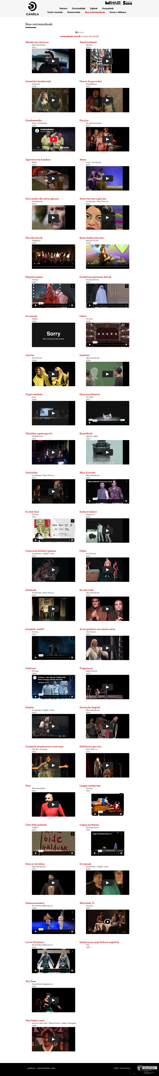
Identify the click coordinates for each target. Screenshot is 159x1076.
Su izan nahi (87, 590)
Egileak (93, 8)
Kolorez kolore (88, 512)
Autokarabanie (88, 42)
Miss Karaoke (88, 473)
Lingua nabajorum (90, 786)
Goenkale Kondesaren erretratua (44, 747)
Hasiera (63, 8)
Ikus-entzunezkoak (95, 12)
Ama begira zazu (34, 1020)
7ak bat (29, 355)
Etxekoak (30, 590)
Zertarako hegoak (90, 707)
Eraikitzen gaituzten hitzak (95, 277)
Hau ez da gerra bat (91, 81)
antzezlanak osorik (70, 36)
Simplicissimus (34, 277)
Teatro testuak (55, 12)
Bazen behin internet (92, 238)
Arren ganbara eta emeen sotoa (97, 629)
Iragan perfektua (89, 825)
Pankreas (30, 668)
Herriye (84, 120)
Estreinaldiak (78, 8)
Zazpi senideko (34, 394)
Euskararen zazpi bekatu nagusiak (99, 942)
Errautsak (85, 864)
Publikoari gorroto (91, 747)
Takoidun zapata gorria (38, 433)
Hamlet (29, 707)
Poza (28, 786)
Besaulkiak (86, 433)
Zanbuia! (85, 355)
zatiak (96, 36)
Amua (83, 160)
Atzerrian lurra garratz (93, 199)
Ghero (83, 316)
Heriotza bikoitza (90, 394)
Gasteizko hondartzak (38, 81)
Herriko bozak (34, 238)
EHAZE (116, 1068)
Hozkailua (31, 473)
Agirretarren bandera (38, 160)
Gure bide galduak (36, 825)
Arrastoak (31, 316)
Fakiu (83, 551)
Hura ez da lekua (35, 864)
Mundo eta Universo (37, 42)
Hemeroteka (73, 12)
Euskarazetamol (34, 903)
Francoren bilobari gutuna (40, 551)
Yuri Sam (30, 981)
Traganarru (86, 668)
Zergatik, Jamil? (34, 629)
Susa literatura (125, 1068)
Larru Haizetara (34, 942)
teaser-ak (86, 36)
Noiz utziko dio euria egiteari (42, 199)
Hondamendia (33, 120)
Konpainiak (108, 8)
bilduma (118, 12)
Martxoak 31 (87, 903)
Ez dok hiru (32, 512)
